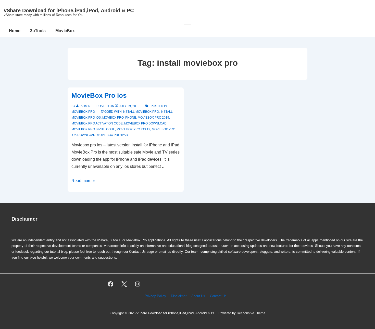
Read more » (83, 181)
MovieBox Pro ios (99, 95)
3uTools (38, 31)
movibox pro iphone (119, 117)
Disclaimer (178, 296)
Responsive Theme (251, 313)
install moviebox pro (140, 111)
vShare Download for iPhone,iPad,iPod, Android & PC (69, 10)
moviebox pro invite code (93, 129)
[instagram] (138, 284)
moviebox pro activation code (97, 123)
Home (14, 31)
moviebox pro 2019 (153, 117)
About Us (198, 296)
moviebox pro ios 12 (133, 129)
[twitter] (124, 284)
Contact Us (218, 296)
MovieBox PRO (83, 111)
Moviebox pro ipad (112, 135)
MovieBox (65, 31)
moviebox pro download (145, 123)
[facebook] (111, 284)
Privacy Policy (155, 296)
